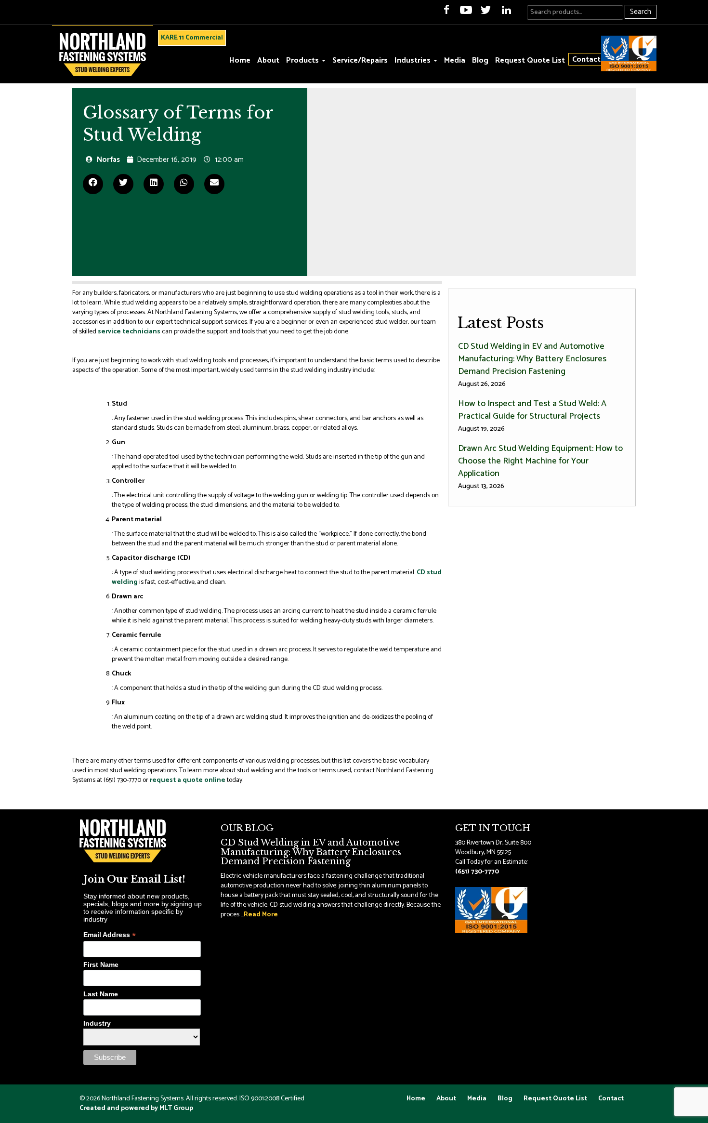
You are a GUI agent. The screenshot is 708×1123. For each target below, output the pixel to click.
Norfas (108, 160)
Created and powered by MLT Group (136, 1108)
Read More (261, 914)
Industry (97, 1023)
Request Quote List (530, 60)
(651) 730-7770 (477, 871)
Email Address (109, 934)
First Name (100, 964)
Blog (480, 60)
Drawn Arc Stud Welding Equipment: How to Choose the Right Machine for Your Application (540, 466)
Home (239, 60)
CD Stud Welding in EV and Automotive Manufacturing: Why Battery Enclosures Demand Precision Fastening (532, 364)
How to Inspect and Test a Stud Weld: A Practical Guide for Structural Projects (532, 415)
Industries (413, 60)
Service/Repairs (360, 60)
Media (454, 60)
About (268, 60)
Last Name (100, 994)
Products (303, 60)
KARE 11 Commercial (192, 37)
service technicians (129, 331)
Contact (586, 59)
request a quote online (187, 780)
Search (640, 12)
